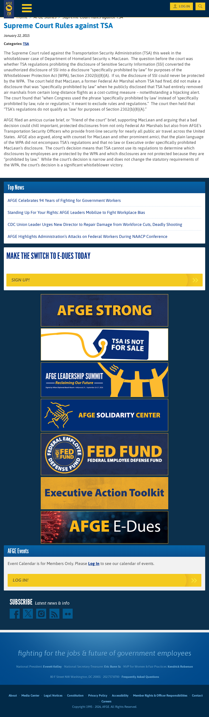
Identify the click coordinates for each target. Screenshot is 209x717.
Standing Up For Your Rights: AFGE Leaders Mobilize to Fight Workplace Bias (76, 212)
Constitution (75, 695)
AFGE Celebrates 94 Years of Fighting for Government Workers (64, 200)
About (13, 695)
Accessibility (120, 695)
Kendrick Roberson (180, 666)
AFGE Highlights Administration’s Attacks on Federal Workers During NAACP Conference (87, 236)
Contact (197, 695)
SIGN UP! (20, 280)
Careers (106, 701)
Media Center (30, 695)
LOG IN (184, 6)
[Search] (200, 6)
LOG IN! (20, 580)
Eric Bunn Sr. (112, 666)
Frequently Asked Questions (140, 677)
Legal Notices (53, 695)
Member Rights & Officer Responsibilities (160, 695)
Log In (93, 563)
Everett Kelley (52, 666)
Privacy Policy (97, 695)
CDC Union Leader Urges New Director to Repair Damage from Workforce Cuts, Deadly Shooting (95, 224)
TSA (26, 44)
